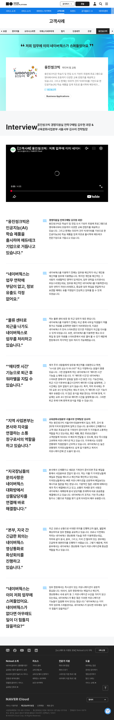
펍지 (63, 31)
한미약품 (15, 31)
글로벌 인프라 (11, 687)
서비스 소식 (26, 11)
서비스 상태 (90, 683)
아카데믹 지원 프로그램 (67, 678)
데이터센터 (103, 11)
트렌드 (73, 11)
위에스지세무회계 (47, 31)
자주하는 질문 (91, 665)
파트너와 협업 (64, 665)
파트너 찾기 (63, 670)
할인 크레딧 (90, 678)
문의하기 (66, 4)
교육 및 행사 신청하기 (41, 674)
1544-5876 (81, 710)
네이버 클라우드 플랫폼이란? (16, 665)
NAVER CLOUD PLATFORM (16, 4)
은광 (89, 31)
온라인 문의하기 (91, 670)
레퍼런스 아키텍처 (44, 11)
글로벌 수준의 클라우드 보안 (16, 670)
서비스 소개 (10, 11)
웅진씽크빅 (102, 31)
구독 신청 (102, 650)
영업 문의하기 (91, 674)
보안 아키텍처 (38, 683)
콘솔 (82, 4)
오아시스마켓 (29, 31)
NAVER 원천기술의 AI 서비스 (17, 674)
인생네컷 (76, 31)
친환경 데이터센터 (12, 678)
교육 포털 (36, 670)
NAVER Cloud (17, 699)
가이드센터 (37, 665)
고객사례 (60, 11)
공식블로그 (86, 11)
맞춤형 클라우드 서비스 (14, 683)
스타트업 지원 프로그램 (67, 674)
